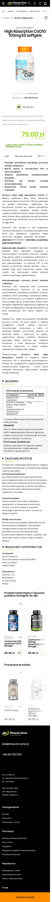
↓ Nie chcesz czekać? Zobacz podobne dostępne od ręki (23, 145)
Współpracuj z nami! (11, 870)
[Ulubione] (20, 604)
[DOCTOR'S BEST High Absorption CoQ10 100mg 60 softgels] (25, 65)
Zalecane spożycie (23, 156)
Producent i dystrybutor (23, 547)
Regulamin (6, 846)
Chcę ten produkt (25, 897)
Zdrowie (10, 11)
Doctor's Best (25, 28)
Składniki (42, 156)
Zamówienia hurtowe (11, 874)
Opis (7, 156)
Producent (6, 818)
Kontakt (5, 814)
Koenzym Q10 (35, 11)
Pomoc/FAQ (7, 842)
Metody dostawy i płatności (14, 838)
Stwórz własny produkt (12, 878)
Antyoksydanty (21, 11)
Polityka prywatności (11, 854)
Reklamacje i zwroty (11, 822)
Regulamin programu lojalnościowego (18, 850)
